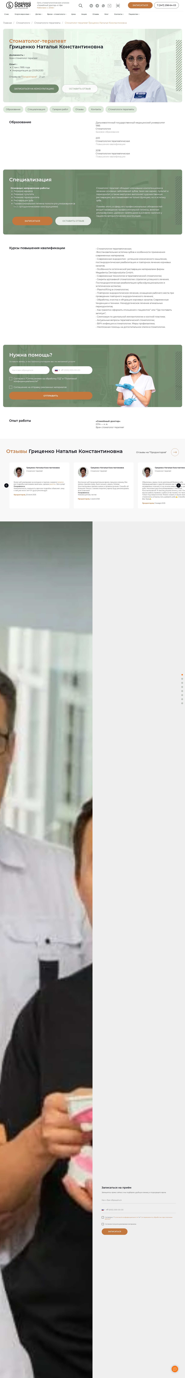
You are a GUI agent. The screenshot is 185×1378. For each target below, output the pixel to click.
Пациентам (133, 14)
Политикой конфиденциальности (126, 1217)
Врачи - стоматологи (56, 14)
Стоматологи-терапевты (47, 22)
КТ (116, 484)
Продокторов (29, 76)
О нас (6, 14)
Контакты (118, 14)
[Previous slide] (6, 485)
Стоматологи (23, 22)
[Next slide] (178, 485)
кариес (147, 484)
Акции (84, 14)
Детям (38, 14)
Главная (7, 22)
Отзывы (95, 14)
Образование (13, 109)
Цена (73, 14)
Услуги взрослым (22, 14)
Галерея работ (60, 109)
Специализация (36, 109)
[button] (140, 5)
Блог (107, 14)
